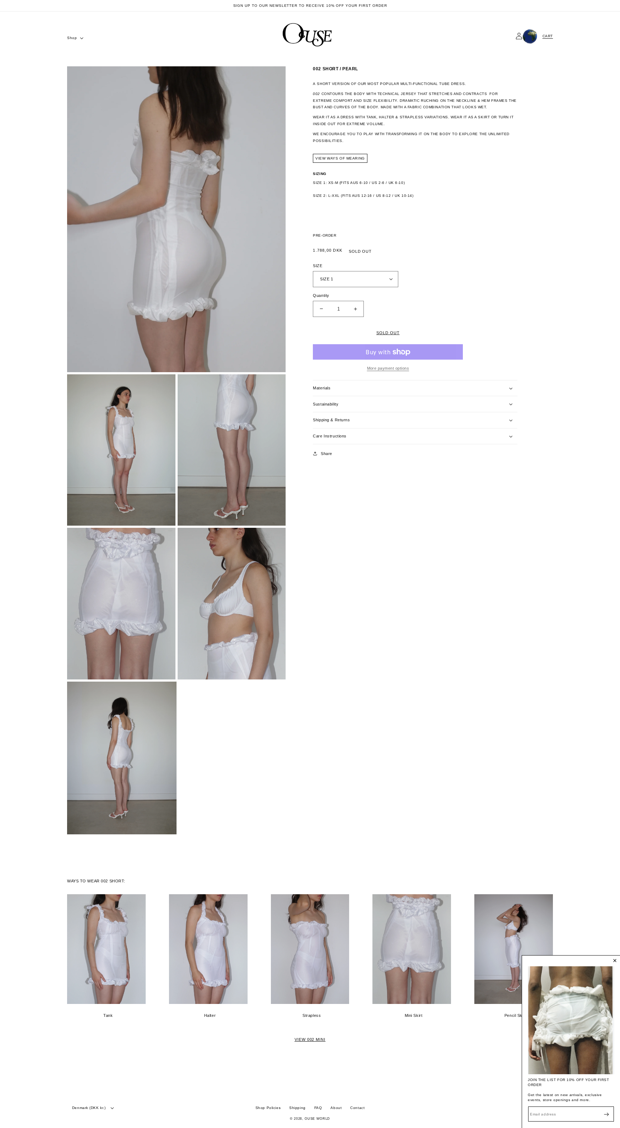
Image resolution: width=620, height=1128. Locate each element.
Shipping (297, 1108)
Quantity (321, 295)
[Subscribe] (606, 1114)
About (336, 1108)
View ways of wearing (340, 158)
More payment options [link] (388, 368)
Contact (357, 1108)
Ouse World (317, 1118)
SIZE (317, 266)
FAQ (318, 1108)
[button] (74, 38)
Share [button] (326, 453)
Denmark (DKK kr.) (89, 1108)
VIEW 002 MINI (310, 1039)
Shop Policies (268, 1108)
